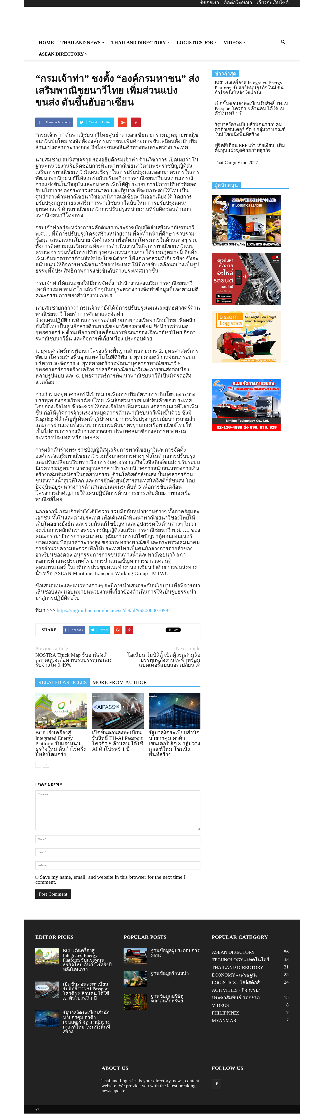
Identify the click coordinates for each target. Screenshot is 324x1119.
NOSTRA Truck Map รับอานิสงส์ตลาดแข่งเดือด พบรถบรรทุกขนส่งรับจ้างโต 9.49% (73, 659)
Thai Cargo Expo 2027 (236, 162)
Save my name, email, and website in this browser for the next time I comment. (110, 879)
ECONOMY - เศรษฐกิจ (235, 974)
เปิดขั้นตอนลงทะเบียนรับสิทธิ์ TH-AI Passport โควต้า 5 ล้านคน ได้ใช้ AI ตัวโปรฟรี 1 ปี (117, 741)
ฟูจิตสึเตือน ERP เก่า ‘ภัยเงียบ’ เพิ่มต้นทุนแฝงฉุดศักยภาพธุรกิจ (250, 148)
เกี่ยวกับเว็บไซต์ (273, 2)
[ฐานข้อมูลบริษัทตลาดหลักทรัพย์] (135, 1002)
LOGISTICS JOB (194, 42)
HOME (46, 42)
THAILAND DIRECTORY (138, 42)
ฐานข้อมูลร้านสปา (170, 973)
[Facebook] (216, 1084)
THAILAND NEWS (80, 42)
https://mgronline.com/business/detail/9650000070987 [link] (114, 610)
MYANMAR (224, 1020)
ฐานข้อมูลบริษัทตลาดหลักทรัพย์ (167, 998)
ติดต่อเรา (209, 2)
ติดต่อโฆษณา (238, 2)
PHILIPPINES (226, 1012)
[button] (283, 42)
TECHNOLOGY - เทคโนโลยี (240, 959)
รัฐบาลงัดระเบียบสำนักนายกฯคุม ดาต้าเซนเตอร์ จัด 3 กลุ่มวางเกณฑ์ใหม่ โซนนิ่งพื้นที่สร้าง (174, 743)
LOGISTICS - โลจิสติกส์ (236, 982)
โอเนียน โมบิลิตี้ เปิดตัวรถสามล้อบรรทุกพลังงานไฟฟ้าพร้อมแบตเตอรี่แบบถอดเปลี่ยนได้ (163, 659)
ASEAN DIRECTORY (61, 54)
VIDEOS (233, 42)
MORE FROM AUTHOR (120, 682)
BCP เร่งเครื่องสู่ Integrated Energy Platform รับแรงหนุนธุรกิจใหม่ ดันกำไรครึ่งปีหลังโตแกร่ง (60, 743)
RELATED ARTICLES (62, 682)
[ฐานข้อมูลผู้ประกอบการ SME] (135, 956)
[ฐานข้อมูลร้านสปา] (135, 979)
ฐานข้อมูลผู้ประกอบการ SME (175, 953)
